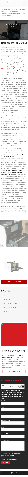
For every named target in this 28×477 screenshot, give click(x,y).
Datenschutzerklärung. (7, 455)
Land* (2, 427)
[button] (24, 3)
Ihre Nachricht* (5, 440)
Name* (3, 400)
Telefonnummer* (5, 414)
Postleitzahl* (4, 433)
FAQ (2, 398)
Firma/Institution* (5, 420)
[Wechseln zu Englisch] (14, 473)
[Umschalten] (2, 296)
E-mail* (3, 407)
